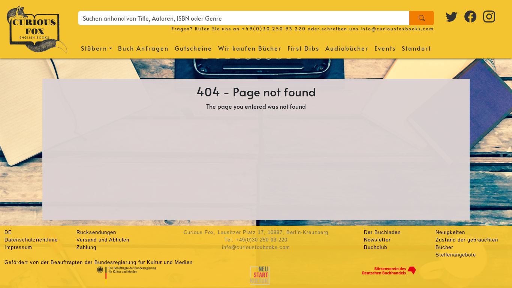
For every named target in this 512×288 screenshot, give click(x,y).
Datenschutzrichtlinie (31, 240)
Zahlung (86, 247)
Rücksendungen (96, 232)
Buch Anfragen (143, 48)
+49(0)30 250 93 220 (274, 29)
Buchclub (375, 247)
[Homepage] (36, 28)
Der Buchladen (382, 232)
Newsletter (377, 240)
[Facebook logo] (470, 16)
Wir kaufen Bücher (249, 48)
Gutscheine (193, 48)
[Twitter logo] (452, 16)
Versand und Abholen (102, 240)
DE (8, 232)
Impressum (18, 247)
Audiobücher (346, 48)
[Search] (421, 18)
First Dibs (303, 48)
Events (385, 48)
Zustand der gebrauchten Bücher (467, 243)
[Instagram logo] (489, 16)
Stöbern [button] (94, 48)
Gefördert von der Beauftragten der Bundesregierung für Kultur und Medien (98, 262)
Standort (416, 48)
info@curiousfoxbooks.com (397, 29)
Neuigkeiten (450, 232)
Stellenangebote (456, 255)
